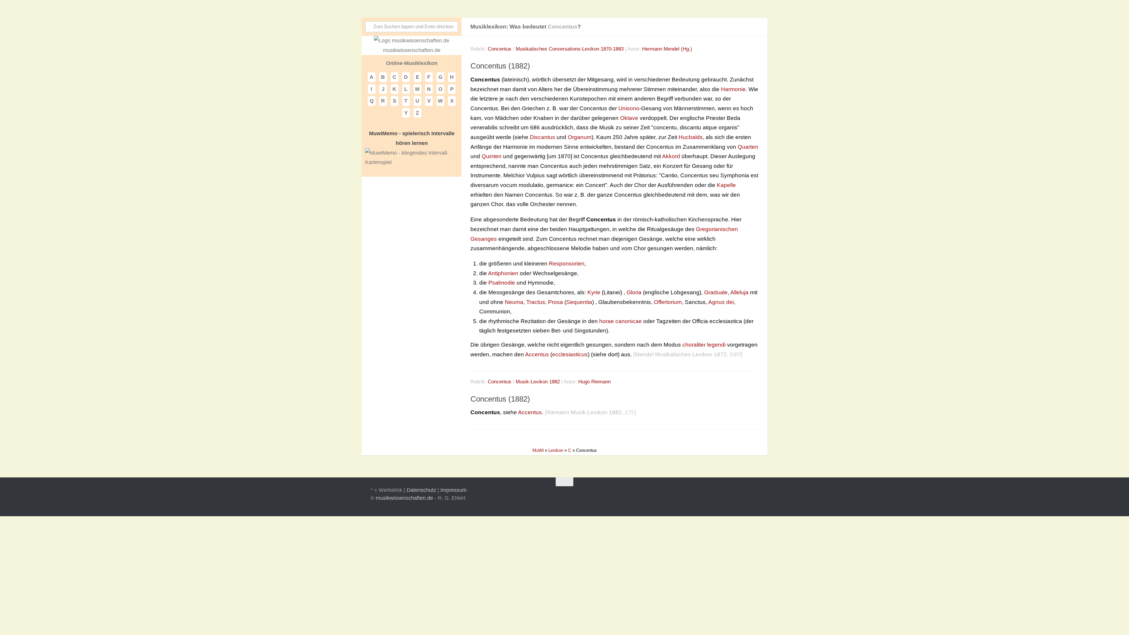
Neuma (514, 302)
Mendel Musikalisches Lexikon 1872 (681, 354)
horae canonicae (620, 321)
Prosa (555, 302)
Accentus (537, 354)
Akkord (671, 156)
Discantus (542, 137)
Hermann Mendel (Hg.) (667, 49)
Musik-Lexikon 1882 (538, 382)
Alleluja (739, 292)
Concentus (499, 49)
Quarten (748, 147)
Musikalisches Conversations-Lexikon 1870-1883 (570, 49)
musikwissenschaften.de (404, 498)
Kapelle (726, 185)
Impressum (453, 490)
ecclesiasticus (570, 354)
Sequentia (579, 302)
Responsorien (566, 263)
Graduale (716, 292)
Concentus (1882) (500, 65)
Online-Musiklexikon (411, 63)
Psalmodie (501, 283)
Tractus (535, 302)
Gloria (634, 292)
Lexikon (555, 450)
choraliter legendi (704, 345)
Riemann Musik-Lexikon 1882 (584, 412)
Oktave (629, 118)
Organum (580, 137)
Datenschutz (421, 490)
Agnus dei (721, 302)
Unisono (628, 108)
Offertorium (668, 302)
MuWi (538, 450)
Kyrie (593, 292)
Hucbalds (691, 137)
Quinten (492, 156)
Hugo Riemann (594, 382)
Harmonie (733, 89)
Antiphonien (503, 273)
